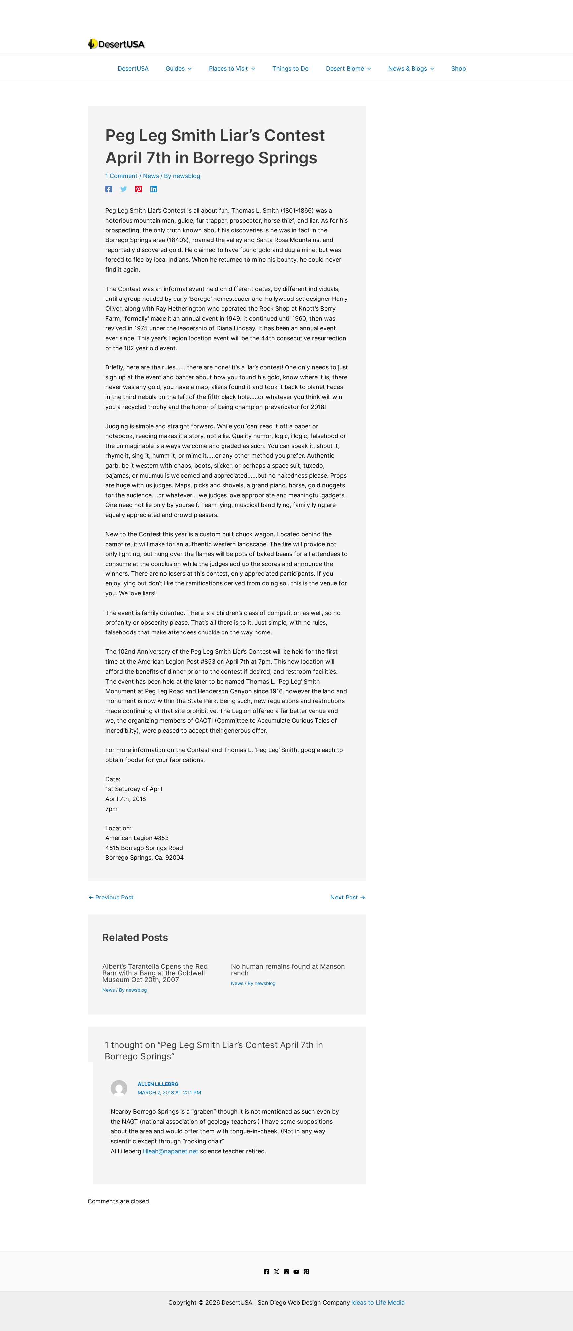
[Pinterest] (138, 188)
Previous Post (111, 897)
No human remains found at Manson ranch (288, 970)
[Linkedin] (153, 188)
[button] (188, 68)
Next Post (347, 897)
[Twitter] (123, 188)
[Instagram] (286, 1272)
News (151, 175)
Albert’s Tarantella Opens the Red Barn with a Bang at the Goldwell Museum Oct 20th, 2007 (155, 973)
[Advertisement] (286, 15)
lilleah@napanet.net (170, 1151)
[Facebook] (108, 188)
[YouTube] (296, 1272)
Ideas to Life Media (378, 1302)
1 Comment (121, 175)
